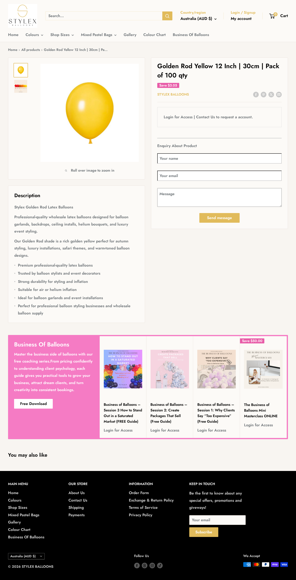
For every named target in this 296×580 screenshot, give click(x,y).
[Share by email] (279, 94)
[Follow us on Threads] (144, 565)
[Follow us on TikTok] (160, 565)
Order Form (139, 493)
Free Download (33, 403)
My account (241, 19)
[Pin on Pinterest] (263, 94)
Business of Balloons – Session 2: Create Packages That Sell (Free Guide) (168, 413)
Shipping (76, 507)
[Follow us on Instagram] (152, 565)
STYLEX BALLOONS (173, 94)
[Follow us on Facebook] (137, 565)
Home (13, 34)
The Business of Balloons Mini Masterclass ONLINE (261, 410)
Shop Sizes (59, 34)
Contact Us (205, 117)
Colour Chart (154, 34)
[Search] (167, 15)
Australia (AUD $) (23, 556)
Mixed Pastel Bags (96, 34)
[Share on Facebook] (256, 94)
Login (168, 117)
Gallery (130, 34)
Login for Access (118, 430)
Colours (32, 34)
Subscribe (203, 532)
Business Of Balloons (191, 34)
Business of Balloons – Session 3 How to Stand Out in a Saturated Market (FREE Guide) (123, 413)
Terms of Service (143, 507)
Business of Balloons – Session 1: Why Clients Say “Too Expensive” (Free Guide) (216, 413)
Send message (219, 217)
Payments (76, 515)
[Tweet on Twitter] (271, 94)
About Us (76, 493)
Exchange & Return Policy (151, 500)
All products (30, 49)
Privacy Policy (140, 515)
